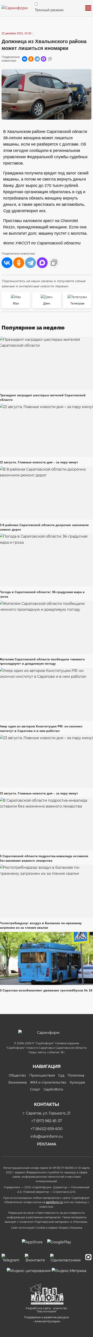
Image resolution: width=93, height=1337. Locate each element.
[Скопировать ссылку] (50, 59)
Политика (76, 1075)
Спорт (35, 1089)
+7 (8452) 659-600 (46, 1129)
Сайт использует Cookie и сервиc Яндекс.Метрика (46, 1227)
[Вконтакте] (35, 1258)
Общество (17, 1075)
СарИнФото (53, 1089)
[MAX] (43, 59)
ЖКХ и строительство (48, 1082)
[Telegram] (37, 59)
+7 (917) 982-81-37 (46, 1121)
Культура (77, 1082)
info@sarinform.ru (46, 1136)
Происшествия (42, 1075)
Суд (61, 1075)
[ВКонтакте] (24, 59)
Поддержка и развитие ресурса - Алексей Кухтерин (46, 1319)
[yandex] (29, 1271)
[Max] (88, 1258)
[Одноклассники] (31, 59)
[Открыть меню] (88, 8)
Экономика (17, 1082)
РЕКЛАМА (46, 1144)
